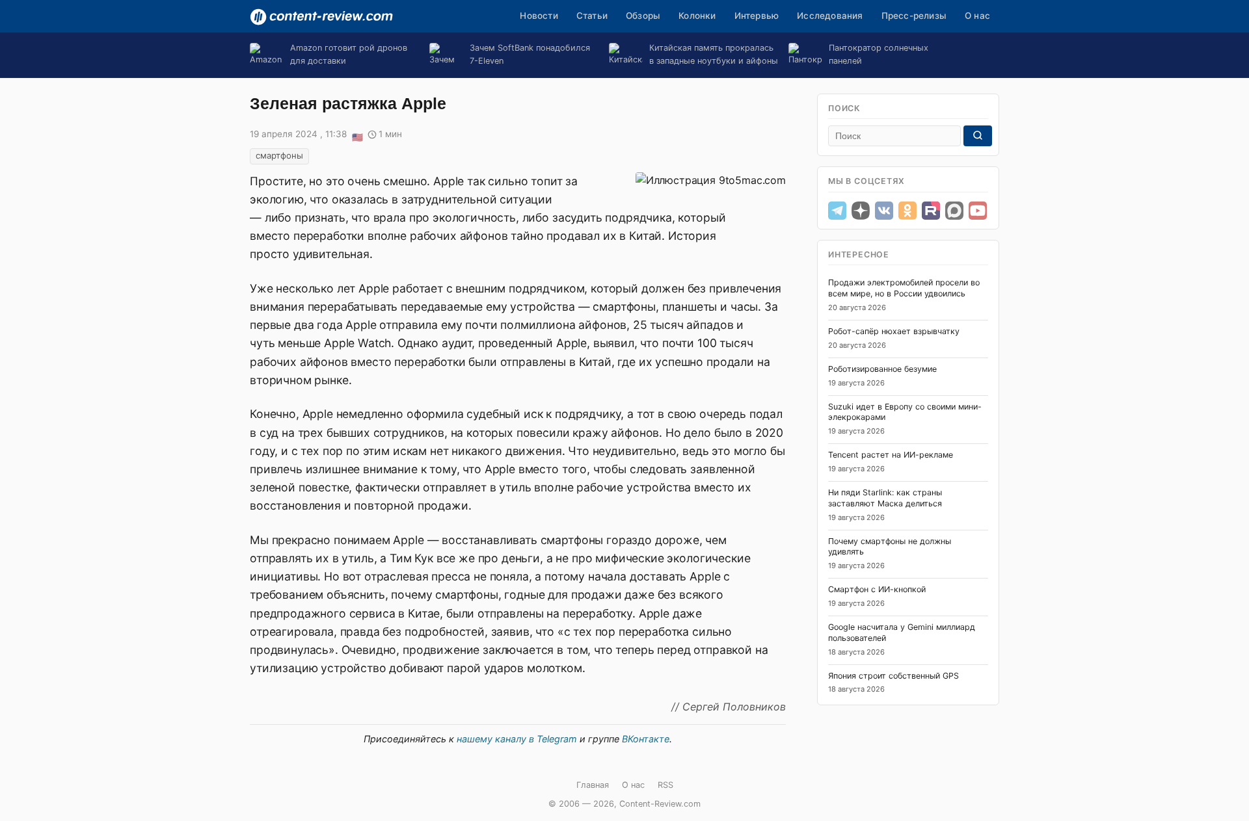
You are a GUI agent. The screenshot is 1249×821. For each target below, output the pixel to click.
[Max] (954, 211)
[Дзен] (861, 211)
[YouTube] (978, 211)
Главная (592, 785)
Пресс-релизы (914, 15)
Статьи (592, 15)
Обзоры (643, 15)
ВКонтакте (645, 738)
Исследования (830, 15)
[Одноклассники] (907, 211)
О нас (977, 15)
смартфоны (279, 155)
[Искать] (977, 135)
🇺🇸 (357, 135)
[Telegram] (837, 211)
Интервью (756, 15)
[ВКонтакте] (884, 211)
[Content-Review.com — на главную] (321, 17)
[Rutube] (931, 211)
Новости (538, 15)
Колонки (697, 15)
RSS (665, 785)
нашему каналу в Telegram (517, 738)
